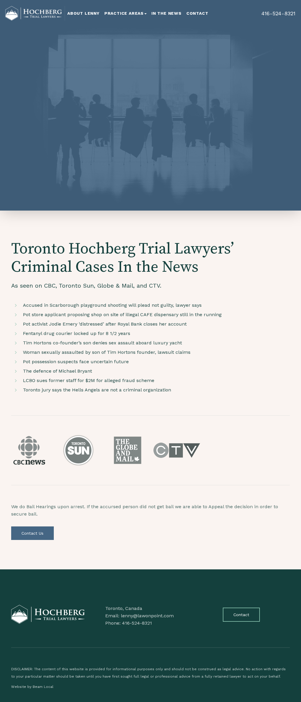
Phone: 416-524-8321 (128, 623)
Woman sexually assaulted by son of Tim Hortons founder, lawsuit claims (106, 352)
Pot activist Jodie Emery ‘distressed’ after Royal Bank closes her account (105, 324)
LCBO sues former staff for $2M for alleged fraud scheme (88, 380)
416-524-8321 (278, 13)
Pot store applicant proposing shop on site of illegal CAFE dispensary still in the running (122, 314)
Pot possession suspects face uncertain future (76, 361)
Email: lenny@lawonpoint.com (139, 615)
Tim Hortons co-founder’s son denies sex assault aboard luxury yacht (102, 343)
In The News (166, 13)
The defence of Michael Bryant (57, 371)
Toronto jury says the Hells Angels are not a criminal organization (97, 390)
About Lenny (83, 13)
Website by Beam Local (32, 687)
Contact (197, 13)
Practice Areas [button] (124, 13)
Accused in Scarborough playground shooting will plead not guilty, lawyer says (112, 305)
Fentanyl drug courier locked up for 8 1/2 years (76, 333)
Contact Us (32, 533)
